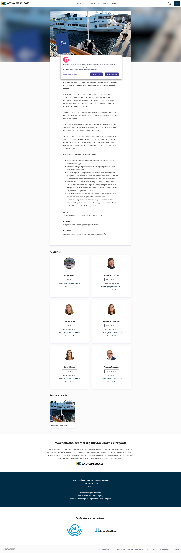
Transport (72, 215)
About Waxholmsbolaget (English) (90, 496)
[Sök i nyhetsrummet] (169, 3)
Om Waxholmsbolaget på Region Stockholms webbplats (90, 499)
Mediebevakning (105, 549)
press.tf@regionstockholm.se (69, 284)
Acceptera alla (112, 74)
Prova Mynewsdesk (135, 549)
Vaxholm (90, 234)
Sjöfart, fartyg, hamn (88, 215)
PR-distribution (119, 549)
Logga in (176, 549)
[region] (91, 67)
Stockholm (67, 234)
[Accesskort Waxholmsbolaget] (62, 411)
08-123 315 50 (69, 287)
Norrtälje (74, 234)
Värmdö (97, 234)
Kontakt (115, 3)
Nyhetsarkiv (81, 3)
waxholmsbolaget (78, 225)
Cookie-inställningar (70, 74)
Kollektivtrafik (101, 215)
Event (105, 3)
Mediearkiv (94, 3)
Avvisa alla (96, 74)
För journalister (151, 549)
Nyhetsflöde (164, 549)
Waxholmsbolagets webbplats (90, 493)
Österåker (103, 234)
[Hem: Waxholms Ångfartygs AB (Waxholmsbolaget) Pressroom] (15, 3)
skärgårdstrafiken (91, 225)
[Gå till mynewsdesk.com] (9, 549)
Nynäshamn (83, 234)
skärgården (67, 225)
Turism (65, 215)
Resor (78, 215)
